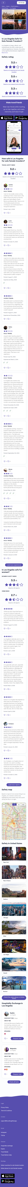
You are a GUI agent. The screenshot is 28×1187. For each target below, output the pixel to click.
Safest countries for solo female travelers (12, 1165)
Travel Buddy (4, 1152)
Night (23, 804)
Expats (3, 1148)
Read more (5, 52)
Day (19, 804)
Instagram (4, 1132)
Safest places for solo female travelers (11, 1168)
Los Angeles (13, 8)
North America (14, 6)
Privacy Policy (5, 1107)
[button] (4, 805)
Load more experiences (14, 565)
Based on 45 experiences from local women (14, 96)
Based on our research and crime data (14, 84)
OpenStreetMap (17, 839)
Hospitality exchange (7, 1145)
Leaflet (11, 839)
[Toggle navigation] (3, 3)
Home (3, 6)
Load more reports (14, 784)
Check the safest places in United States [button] (14, 997)
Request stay (17, 1038)
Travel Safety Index (6, 1155)
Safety (7, 6)
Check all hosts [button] (14, 1082)
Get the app (21, 2)
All (14, 804)
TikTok (3, 1135)
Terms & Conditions (6, 1110)
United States (5, 8)
